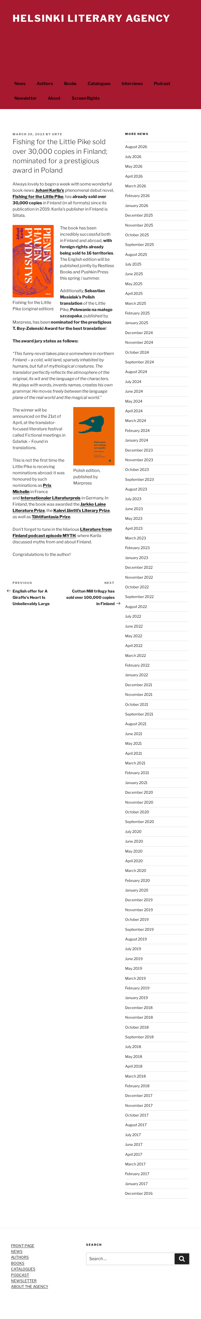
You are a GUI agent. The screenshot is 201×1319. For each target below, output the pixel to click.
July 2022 (133, 616)
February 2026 (137, 195)
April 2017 (133, 1154)
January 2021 (136, 782)
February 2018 (137, 1086)
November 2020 (139, 802)
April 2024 (134, 411)
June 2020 (134, 841)
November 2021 (139, 694)
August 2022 (136, 606)
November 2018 (139, 1017)
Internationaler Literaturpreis (51, 497)
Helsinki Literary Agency (92, 18)
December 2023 (139, 450)
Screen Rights (85, 98)
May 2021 (133, 743)
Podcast (162, 83)
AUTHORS (20, 1257)
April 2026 (134, 176)
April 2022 (133, 645)
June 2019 (134, 958)
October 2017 (136, 1115)
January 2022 (136, 675)
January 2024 (136, 440)
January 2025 (136, 322)
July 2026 (133, 156)
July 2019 (133, 948)
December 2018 (139, 1007)
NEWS (17, 1251)
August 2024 (136, 371)
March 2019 (135, 978)
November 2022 (139, 577)
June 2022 (134, 626)
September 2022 (139, 596)
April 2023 (134, 528)
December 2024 (139, 332)
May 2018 (133, 1056)
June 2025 (134, 274)
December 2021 (138, 685)
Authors (45, 83)
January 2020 (136, 890)
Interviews (132, 83)
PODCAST (20, 1275)
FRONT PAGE (22, 1245)
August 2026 (136, 146)
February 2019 (137, 988)
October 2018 (137, 1027)
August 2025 (136, 254)
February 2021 (137, 772)
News (19, 83)
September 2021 (139, 714)
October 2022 (137, 587)
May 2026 (133, 166)
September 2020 (139, 821)
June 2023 (134, 508)
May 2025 (133, 283)
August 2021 (136, 723)
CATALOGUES (23, 1269)
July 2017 (133, 1134)
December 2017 (138, 1095)
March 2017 (135, 1164)
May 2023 (133, 518)
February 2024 (137, 430)
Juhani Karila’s (49, 190)
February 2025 (137, 313)
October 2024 (137, 352)
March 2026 (135, 186)
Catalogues (99, 83)
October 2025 (137, 235)
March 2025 (135, 303)
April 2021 (133, 753)
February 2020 (137, 880)
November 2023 (139, 460)
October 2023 (137, 469)
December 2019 (139, 900)
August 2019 (136, 939)
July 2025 (133, 264)
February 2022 (137, 665)
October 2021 (136, 704)
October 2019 (137, 919)
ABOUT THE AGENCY (29, 1286)
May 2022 (133, 636)
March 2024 (135, 420)
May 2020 (134, 851)
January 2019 (136, 997)
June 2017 (133, 1144)
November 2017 (139, 1105)
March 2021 (135, 763)
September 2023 (139, 479)
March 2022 (135, 655)
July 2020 (133, 831)
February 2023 (137, 547)
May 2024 (133, 401)
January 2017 (136, 1183)
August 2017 (136, 1125)
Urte (57, 134)
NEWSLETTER (24, 1280)
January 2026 (136, 205)
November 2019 (139, 909)
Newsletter (25, 98)
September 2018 (139, 1037)
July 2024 (133, 381)
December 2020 (139, 792)
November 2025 (139, 225)
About (54, 98)
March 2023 (135, 538)
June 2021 (133, 733)
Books (70, 83)
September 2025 (139, 244)
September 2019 (139, 929)
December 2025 (139, 215)
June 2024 (134, 391)
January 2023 (136, 557)
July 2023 (133, 499)
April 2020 (134, 861)
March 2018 (135, 1076)
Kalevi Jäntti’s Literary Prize (81, 510)
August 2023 (136, 489)
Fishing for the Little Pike (38, 196)
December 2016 (139, 1193)
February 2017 (137, 1173)
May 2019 (133, 968)
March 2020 (135, 870)
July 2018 (133, 1046)
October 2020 (137, 812)
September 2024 (139, 362)
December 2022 (139, 567)
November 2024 (139, 342)
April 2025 (134, 293)
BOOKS (17, 1263)
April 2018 (133, 1066)
